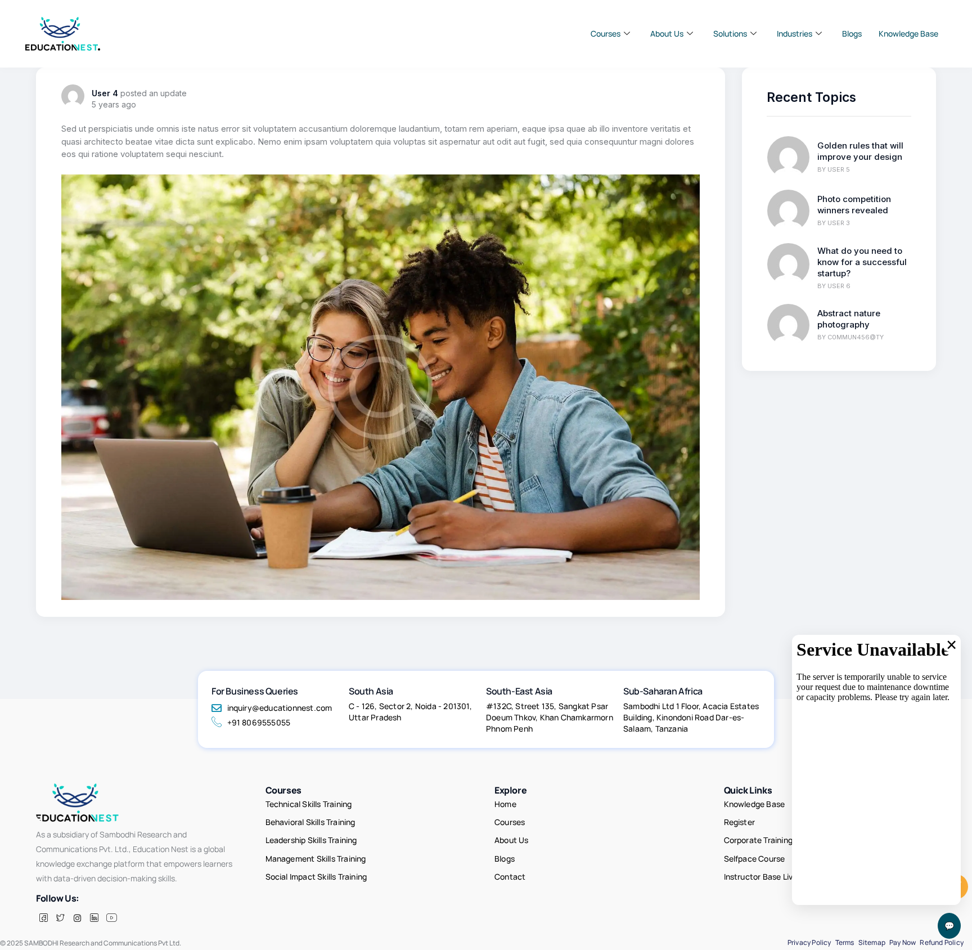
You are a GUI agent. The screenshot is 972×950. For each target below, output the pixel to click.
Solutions (730, 33)
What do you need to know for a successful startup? (862, 262)
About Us (666, 33)
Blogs (852, 33)
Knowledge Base (908, 33)
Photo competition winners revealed (854, 205)
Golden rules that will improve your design (860, 151)
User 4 (105, 93)
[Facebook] (43, 917)
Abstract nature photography (848, 319)
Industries (794, 33)
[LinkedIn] (93, 917)
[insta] (77, 917)
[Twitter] (60, 917)
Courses (605, 33)
